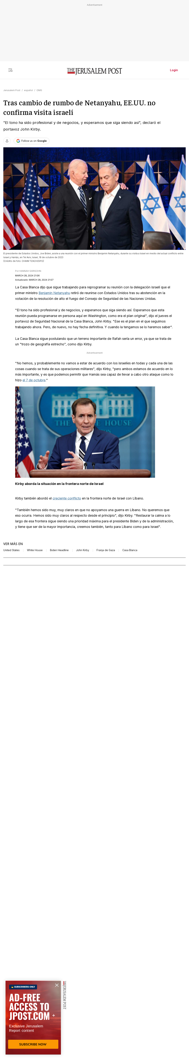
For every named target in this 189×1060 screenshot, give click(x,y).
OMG (39, 90)
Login (174, 70)
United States (11, 550)
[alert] (33, 1017)
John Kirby (82, 550)
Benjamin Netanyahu (54, 293)
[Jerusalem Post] (94, 72)
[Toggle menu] (10, 70)
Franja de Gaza (106, 550)
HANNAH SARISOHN (30, 271)
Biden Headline (59, 550)
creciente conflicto (67, 498)
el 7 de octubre (34, 380)
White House (35, 550)
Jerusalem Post (11, 90)
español (28, 90)
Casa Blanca (129, 550)
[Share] (7, 141)
